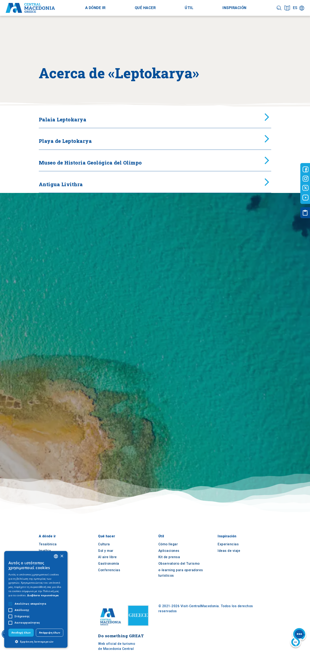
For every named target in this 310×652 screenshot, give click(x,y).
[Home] (30, 8)
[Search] (279, 7)
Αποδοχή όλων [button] (21, 632)
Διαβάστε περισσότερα (43, 595)
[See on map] (287, 8)
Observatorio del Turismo (179, 564)
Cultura (104, 544)
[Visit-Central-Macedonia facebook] (306, 169)
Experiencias (228, 544)
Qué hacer (145, 8)
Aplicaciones (168, 551)
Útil (189, 8)
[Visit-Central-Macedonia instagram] (306, 178)
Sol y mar (105, 551)
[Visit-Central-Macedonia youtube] (306, 197)
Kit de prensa (169, 557)
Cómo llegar (168, 544)
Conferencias (109, 570)
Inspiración (234, 8)
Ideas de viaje (229, 551)
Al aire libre (107, 557)
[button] (35, 641)
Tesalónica (48, 544)
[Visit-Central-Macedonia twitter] (306, 188)
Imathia (45, 551)
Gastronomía (108, 564)
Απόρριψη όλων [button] (49, 632)
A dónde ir (95, 8)
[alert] (35, 599)
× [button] (61, 556)
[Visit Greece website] (139, 627)
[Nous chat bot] (298, 638)
